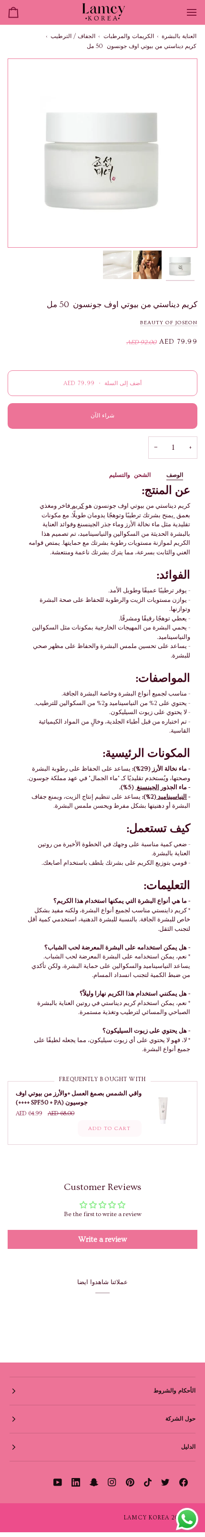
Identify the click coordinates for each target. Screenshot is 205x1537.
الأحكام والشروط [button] (174, 1391)
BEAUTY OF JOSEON (168, 322)
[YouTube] (57, 1482)
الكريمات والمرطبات (128, 36)
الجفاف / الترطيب (73, 36)
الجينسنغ (147, 787)
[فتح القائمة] (183, 12)
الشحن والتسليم (130, 475)
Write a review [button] (102, 1239)
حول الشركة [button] (180, 1419)
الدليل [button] (188, 1447)
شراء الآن (102, 416)
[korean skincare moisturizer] (174, 515)
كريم (77, 506)
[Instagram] (112, 1482)
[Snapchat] (94, 1482)
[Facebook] (183, 1482)
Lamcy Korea (147, 1518)
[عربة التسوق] (22, 12)
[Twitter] (165, 1482)
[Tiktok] (148, 1482)
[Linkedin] (76, 1482)
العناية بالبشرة (179, 36)
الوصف (174, 475)
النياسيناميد (171, 796)
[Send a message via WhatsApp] (187, 1519)
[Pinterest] (130, 1482)
